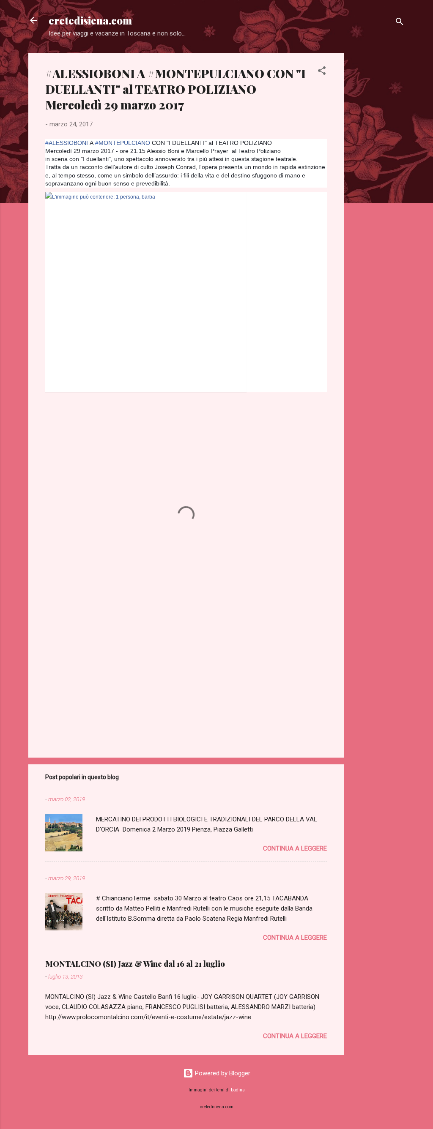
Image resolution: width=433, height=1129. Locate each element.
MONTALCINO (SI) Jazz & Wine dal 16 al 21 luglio (135, 964)
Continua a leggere (295, 848)
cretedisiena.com (90, 20)
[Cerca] (400, 23)
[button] (322, 72)
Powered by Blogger (221, 1073)
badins (238, 1090)
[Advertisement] (378, 179)
